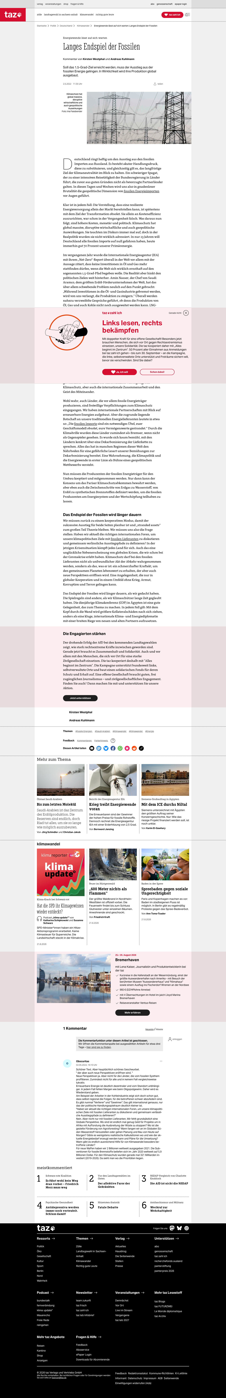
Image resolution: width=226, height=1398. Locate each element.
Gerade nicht (175, 313)
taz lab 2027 (122, 1320)
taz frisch (81, 1305)
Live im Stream (123, 1310)
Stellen (119, 1261)
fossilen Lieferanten (125, 539)
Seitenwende (171, 1378)
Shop (40, 1355)
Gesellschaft (44, 1256)
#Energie (149, 731)
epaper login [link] (181, 4)
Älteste (159, 1029)
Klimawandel (83, 26)
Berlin (40, 1271)
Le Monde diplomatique (168, 1311)
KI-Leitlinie (181, 1373)
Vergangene (122, 1315)
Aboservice (82, 1349)
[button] (187, 14)
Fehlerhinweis (101, 740)
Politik (53, 26)
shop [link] (65, 4)
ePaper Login (83, 1354)
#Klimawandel (120, 731)
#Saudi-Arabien (102, 731)
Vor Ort (119, 1305)
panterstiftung (163, 1266)
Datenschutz (135, 1378)
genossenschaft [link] (164, 4)
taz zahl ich (161, 1256)
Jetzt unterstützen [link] (80, 698)
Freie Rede (43, 1320)
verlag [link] (40, 4)
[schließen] (186, 313)
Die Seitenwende (125, 1256)
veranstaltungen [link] (53, 4)
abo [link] (152, 4)
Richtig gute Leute (86, 1266)
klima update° (45, 1310)
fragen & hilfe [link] (77, 4)
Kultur (40, 1261)
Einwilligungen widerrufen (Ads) (133, 1383)
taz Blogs (160, 1301)
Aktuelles (120, 1246)
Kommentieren (84, 740)
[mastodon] (172, 1229)
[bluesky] (179, 1229)
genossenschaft (164, 1251)
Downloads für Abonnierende (93, 1359)
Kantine (41, 1350)
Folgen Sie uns (160, 1228)
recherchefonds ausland (168, 1261)
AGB (160, 1378)
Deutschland (66, 26)
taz (46, 1228)
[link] (40, 14)
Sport (40, 1266)
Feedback (81, 1344)
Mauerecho (43, 1315)
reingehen (42, 1325)
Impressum (150, 1378)
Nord (40, 1275)
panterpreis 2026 (164, 1271)
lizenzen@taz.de (59, 1377)
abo (157, 1246)
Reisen (41, 1345)
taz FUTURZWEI (163, 1306)
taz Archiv (160, 1316)
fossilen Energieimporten (141, 191)
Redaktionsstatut (138, 1373)
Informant (121, 1378)
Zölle (79, 1246)
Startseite (42, 26)
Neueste (149, 1029)
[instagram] (186, 1229)
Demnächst (121, 1300)
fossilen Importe (85, 424)
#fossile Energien (84, 731)
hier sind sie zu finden (99, 1047)
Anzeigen (42, 1360)
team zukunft (83, 1300)
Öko (39, 1251)
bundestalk (43, 1300)
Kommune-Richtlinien (161, 1373)
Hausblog (120, 1251)
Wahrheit (42, 1280)
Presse (119, 1266)
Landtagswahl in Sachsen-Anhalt (91, 1254)
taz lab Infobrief (85, 1315)
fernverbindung (45, 1305)
